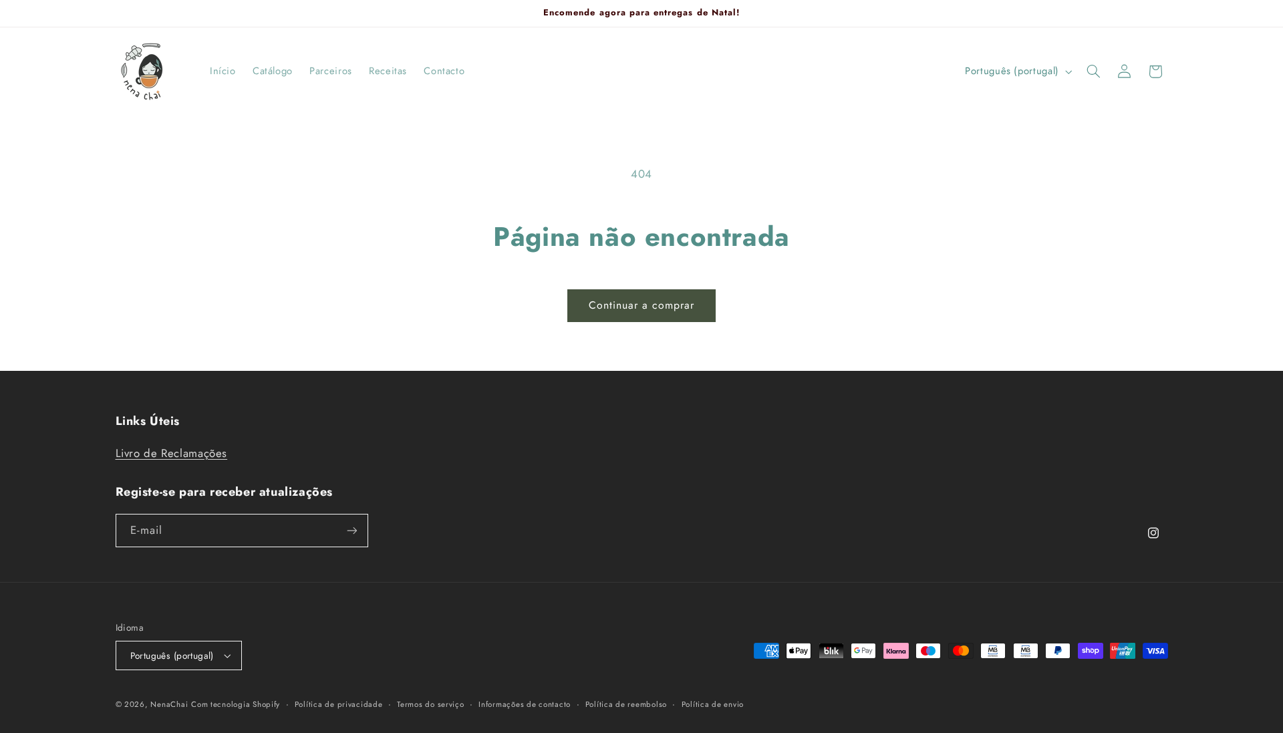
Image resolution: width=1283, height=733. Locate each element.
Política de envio (713, 704)
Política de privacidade (339, 704)
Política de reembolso (626, 704)
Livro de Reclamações (172, 453)
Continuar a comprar (642, 305)
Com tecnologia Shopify (235, 704)
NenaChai (169, 704)
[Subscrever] (351, 530)
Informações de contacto (524, 704)
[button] (1093, 71)
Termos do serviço (430, 704)
